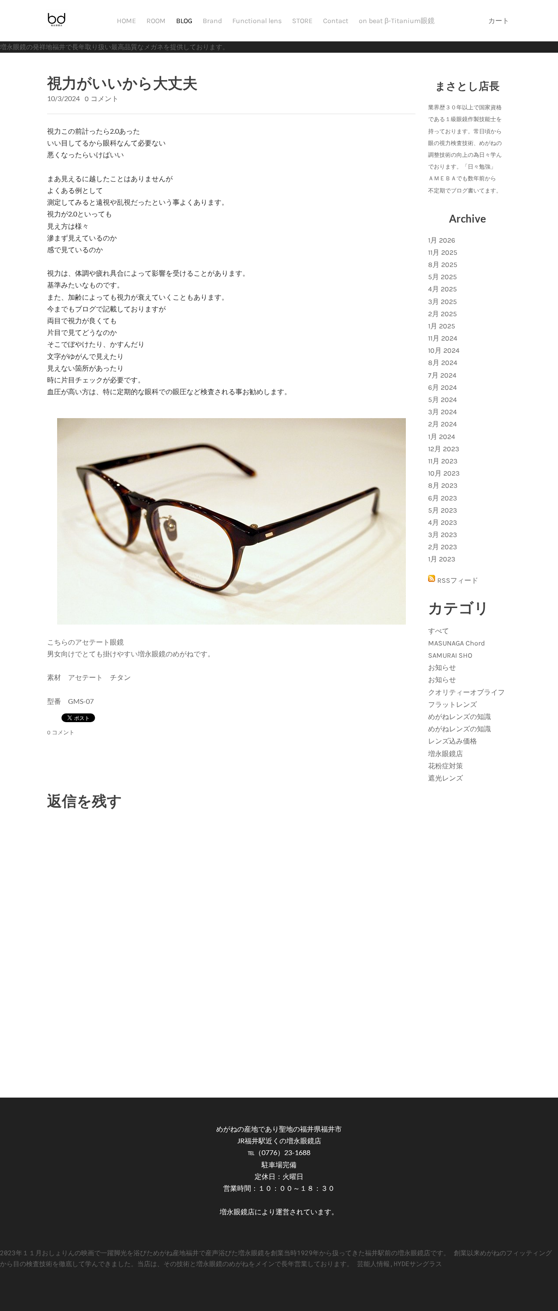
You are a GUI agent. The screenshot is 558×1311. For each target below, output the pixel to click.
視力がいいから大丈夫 (122, 82)
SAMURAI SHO (450, 655)
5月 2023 (442, 510)
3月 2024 (442, 412)
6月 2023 (442, 498)
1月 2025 (441, 326)
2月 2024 (442, 424)
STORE (302, 21)
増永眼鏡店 (445, 754)
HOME (126, 21)
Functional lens (257, 21)
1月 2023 (441, 559)
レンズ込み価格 (452, 741)
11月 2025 (442, 252)
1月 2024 (441, 436)
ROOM (156, 21)
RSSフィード (457, 580)
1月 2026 (441, 240)
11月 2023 (442, 461)
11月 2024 (442, 338)
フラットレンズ (452, 704)
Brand (212, 21)
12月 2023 (443, 449)
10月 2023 (443, 473)
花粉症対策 (445, 766)
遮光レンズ (445, 778)
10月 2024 (443, 350)
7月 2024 (442, 375)
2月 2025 (442, 314)
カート (499, 21)
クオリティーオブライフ (466, 692)
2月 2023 (442, 547)
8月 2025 (442, 264)
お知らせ (442, 667)
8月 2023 (442, 485)
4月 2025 (442, 289)
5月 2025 (442, 277)
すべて (438, 631)
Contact (335, 21)
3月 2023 (442, 534)
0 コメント (102, 99)
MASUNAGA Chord (456, 643)
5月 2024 (442, 399)
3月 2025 (442, 301)
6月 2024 (442, 387)
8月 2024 (442, 362)
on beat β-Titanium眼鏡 (397, 21)
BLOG (184, 21)
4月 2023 (442, 522)
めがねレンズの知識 (459, 717)
